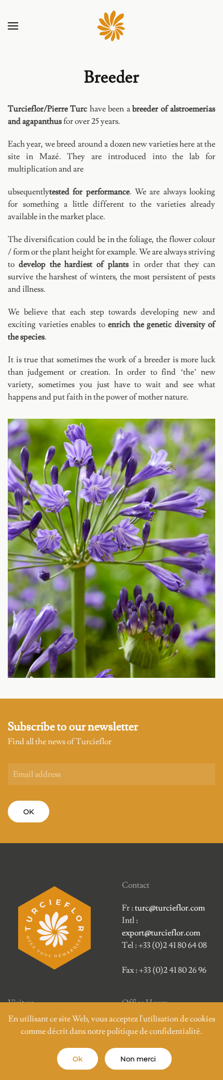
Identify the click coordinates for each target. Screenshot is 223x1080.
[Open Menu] (13, 26)
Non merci (138, 1059)
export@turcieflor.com (161, 933)
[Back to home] (111, 26)
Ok (77, 1059)
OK (28, 811)
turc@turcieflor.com (170, 908)
